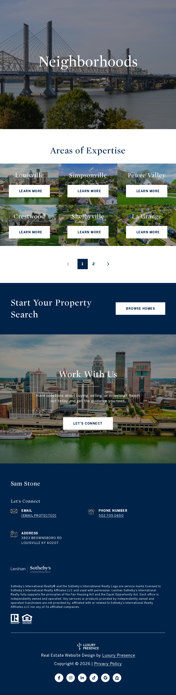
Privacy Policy (108, 663)
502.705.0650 (111, 515)
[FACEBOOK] (59, 677)
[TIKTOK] (94, 677)
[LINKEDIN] (82, 677)
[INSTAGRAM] (70, 677)
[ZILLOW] (117, 677)
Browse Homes (140, 308)
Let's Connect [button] (88, 423)
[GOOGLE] (105, 677)
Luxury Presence (118, 655)
